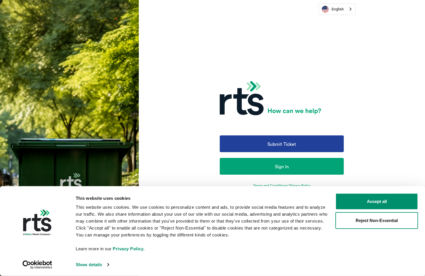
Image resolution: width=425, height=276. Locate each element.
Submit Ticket (281, 144)
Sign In (282, 167)
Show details (89, 264)
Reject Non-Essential (377, 220)
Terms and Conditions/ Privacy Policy (282, 185)
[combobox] (337, 9)
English (338, 9)
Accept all (377, 201)
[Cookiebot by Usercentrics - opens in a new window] (37, 264)
